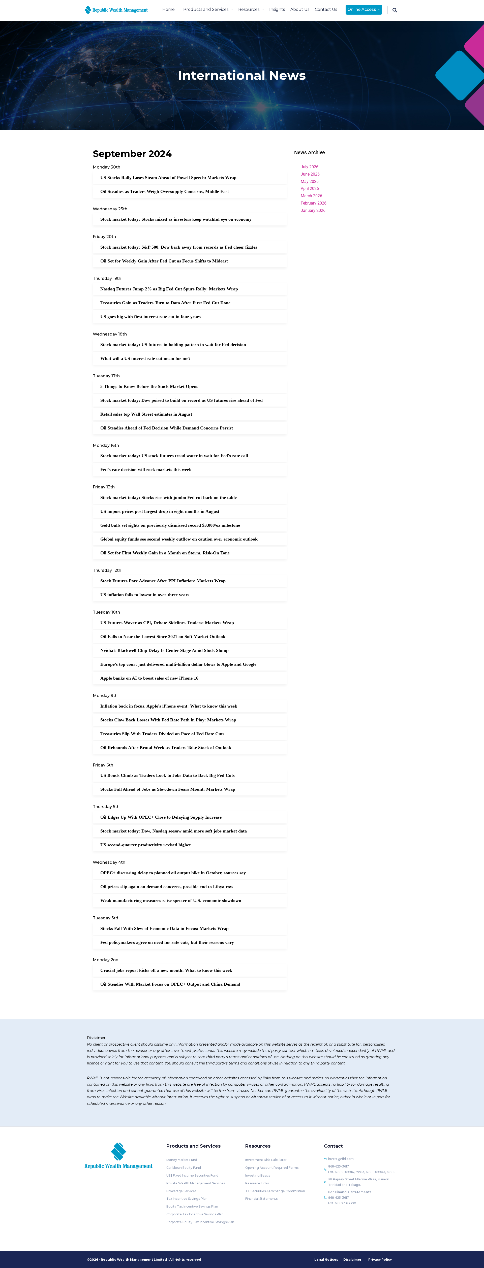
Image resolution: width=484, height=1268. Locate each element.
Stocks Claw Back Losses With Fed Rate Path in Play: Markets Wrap (168, 719)
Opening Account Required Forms (271, 1168)
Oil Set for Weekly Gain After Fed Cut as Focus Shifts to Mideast (164, 260)
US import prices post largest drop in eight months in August (159, 511)
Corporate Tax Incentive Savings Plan (195, 1214)
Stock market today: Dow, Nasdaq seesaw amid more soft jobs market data (173, 830)
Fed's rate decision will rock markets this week (146, 469)
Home (168, 9)
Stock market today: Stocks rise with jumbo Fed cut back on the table (168, 497)
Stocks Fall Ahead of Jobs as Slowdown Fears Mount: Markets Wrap (167, 789)
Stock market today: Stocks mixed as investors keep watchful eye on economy (176, 219)
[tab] (342, 152)
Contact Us (326, 9)
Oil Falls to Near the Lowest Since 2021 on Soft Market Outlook (162, 636)
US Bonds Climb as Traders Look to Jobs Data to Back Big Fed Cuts (167, 775)
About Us (299, 9)
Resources (248, 9)
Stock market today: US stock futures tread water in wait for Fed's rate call (174, 455)
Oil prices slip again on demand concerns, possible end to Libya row (166, 886)
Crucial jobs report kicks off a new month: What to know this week (166, 970)
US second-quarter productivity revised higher (145, 844)
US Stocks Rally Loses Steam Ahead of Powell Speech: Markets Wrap (168, 177)
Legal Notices (326, 1259)
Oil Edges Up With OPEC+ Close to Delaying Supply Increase (161, 817)
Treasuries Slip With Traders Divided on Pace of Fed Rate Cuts (162, 733)
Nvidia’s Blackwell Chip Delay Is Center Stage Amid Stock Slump (164, 650)
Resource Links (257, 1183)
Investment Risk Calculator (266, 1160)
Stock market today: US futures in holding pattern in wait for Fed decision (173, 344)
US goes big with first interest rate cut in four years (150, 316)
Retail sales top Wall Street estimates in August (146, 414)
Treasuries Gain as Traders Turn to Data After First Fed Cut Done (165, 302)
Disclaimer (352, 1259)
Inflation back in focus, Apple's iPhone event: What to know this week (168, 706)
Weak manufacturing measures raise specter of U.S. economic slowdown (170, 900)
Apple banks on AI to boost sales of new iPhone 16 (149, 678)
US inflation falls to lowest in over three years (144, 594)
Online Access (361, 9)
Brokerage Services (181, 1191)
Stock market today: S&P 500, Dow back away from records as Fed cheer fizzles (178, 247)
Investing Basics (257, 1175)
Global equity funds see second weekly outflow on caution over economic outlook (179, 539)
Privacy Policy (380, 1259)
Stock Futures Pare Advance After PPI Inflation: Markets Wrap (163, 580)
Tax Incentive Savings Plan (186, 1198)
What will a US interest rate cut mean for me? (145, 358)
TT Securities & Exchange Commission (275, 1191)
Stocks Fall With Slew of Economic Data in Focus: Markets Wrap (164, 928)
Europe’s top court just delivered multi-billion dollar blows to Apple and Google (178, 664)
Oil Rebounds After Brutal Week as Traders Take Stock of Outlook (165, 747)
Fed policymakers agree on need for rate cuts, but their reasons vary (167, 942)
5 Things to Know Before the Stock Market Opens (149, 386)
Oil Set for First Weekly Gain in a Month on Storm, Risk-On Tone (165, 552)
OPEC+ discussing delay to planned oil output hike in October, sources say (173, 872)
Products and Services (205, 9)
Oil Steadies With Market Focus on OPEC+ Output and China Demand (170, 984)
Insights (277, 9)
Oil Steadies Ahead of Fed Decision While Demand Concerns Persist (166, 427)
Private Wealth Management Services (195, 1183)
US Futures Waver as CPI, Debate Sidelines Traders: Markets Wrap (167, 622)
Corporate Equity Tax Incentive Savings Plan (200, 1222)
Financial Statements (261, 1198)
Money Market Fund (181, 1160)
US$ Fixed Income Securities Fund (192, 1175)
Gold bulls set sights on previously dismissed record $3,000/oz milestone (170, 525)
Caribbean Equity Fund (183, 1168)
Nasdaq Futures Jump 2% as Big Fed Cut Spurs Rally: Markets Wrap (169, 288)
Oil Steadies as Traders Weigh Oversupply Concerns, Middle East (164, 191)
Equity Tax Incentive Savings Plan (192, 1206)
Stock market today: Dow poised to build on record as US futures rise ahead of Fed (181, 400)
